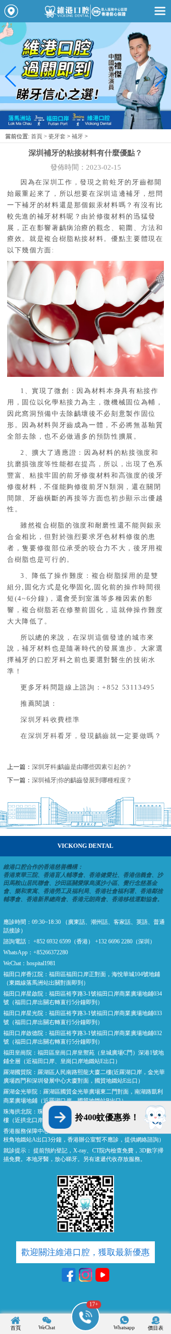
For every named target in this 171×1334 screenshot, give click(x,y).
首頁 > (39, 136)
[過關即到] (85, 127)
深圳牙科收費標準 (50, 719)
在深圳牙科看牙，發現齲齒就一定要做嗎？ (91, 735)
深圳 (50, 182)
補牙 (77, 136)
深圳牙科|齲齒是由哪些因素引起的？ (82, 766)
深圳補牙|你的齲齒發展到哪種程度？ (82, 780)
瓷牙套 (57, 136)
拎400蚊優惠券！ (107, 1117)
